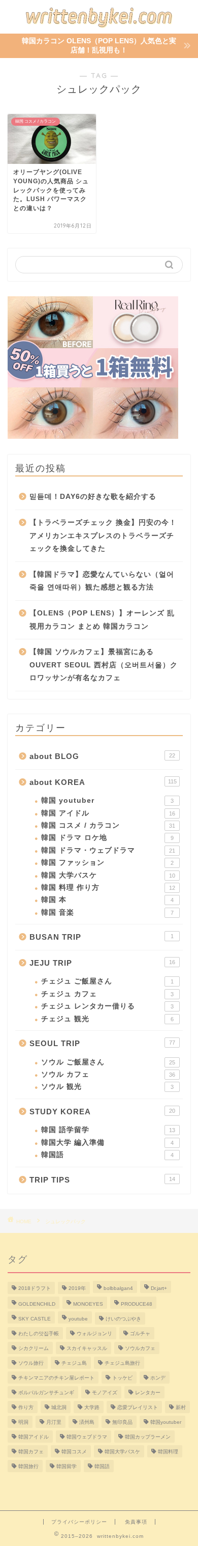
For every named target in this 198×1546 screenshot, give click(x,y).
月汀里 (53, 1422)
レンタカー (147, 1392)
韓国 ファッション (107, 862)
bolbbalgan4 (118, 1288)
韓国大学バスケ (122, 1451)
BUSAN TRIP (101, 937)
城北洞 (59, 1407)
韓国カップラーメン (148, 1437)
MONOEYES (88, 1304)
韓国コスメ (74, 1451)
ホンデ (158, 1378)
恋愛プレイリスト (137, 1407)
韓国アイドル (33, 1437)
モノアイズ (104, 1392)
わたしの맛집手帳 (38, 1333)
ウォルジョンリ (94, 1333)
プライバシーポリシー (79, 1522)
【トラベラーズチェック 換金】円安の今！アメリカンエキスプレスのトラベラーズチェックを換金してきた (103, 535)
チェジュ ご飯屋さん (107, 981)
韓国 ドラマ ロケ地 (107, 837)
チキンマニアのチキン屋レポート (56, 1378)
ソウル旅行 (31, 1363)
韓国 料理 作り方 (108, 887)
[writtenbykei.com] (99, 25)
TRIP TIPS (102, 1179)
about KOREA (103, 782)
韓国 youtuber (107, 800)
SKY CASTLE (34, 1319)
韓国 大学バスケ (108, 875)
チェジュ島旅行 (122, 1363)
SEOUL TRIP (102, 1043)
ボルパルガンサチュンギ (46, 1392)
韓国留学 (66, 1466)
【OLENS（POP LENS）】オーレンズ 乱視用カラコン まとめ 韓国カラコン (102, 619)
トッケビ (122, 1378)
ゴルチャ (140, 1333)
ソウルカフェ (140, 1348)
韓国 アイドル (108, 813)
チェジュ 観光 (107, 1019)
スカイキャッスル (87, 1348)
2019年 (77, 1288)
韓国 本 (107, 900)
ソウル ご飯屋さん (108, 1062)
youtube (78, 1319)
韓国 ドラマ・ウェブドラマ (108, 850)
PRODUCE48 (136, 1304)
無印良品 (122, 1422)
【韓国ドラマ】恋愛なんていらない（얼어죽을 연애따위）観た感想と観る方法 (101, 581)
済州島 (86, 1422)
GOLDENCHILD (36, 1304)
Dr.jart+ (159, 1288)
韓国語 (107, 1155)
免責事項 (136, 1522)
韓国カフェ (31, 1451)
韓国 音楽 (107, 912)
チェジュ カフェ (107, 994)
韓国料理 (168, 1451)
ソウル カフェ (108, 1074)
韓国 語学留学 (108, 1130)
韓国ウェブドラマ (87, 1437)
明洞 (23, 1422)
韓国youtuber (165, 1422)
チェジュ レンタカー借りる (107, 1006)
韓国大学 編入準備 (107, 1142)
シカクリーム (33, 1348)
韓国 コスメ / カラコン (108, 825)
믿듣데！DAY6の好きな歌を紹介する (92, 496)
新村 (181, 1407)
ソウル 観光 (107, 1086)
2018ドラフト (34, 1288)
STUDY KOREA (102, 1111)
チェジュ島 (74, 1363)
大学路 (92, 1407)
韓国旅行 (28, 1466)
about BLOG (102, 756)
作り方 (26, 1407)
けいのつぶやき (123, 1319)
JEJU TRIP (102, 963)
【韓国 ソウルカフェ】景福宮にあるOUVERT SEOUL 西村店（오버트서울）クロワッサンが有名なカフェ (103, 665)
